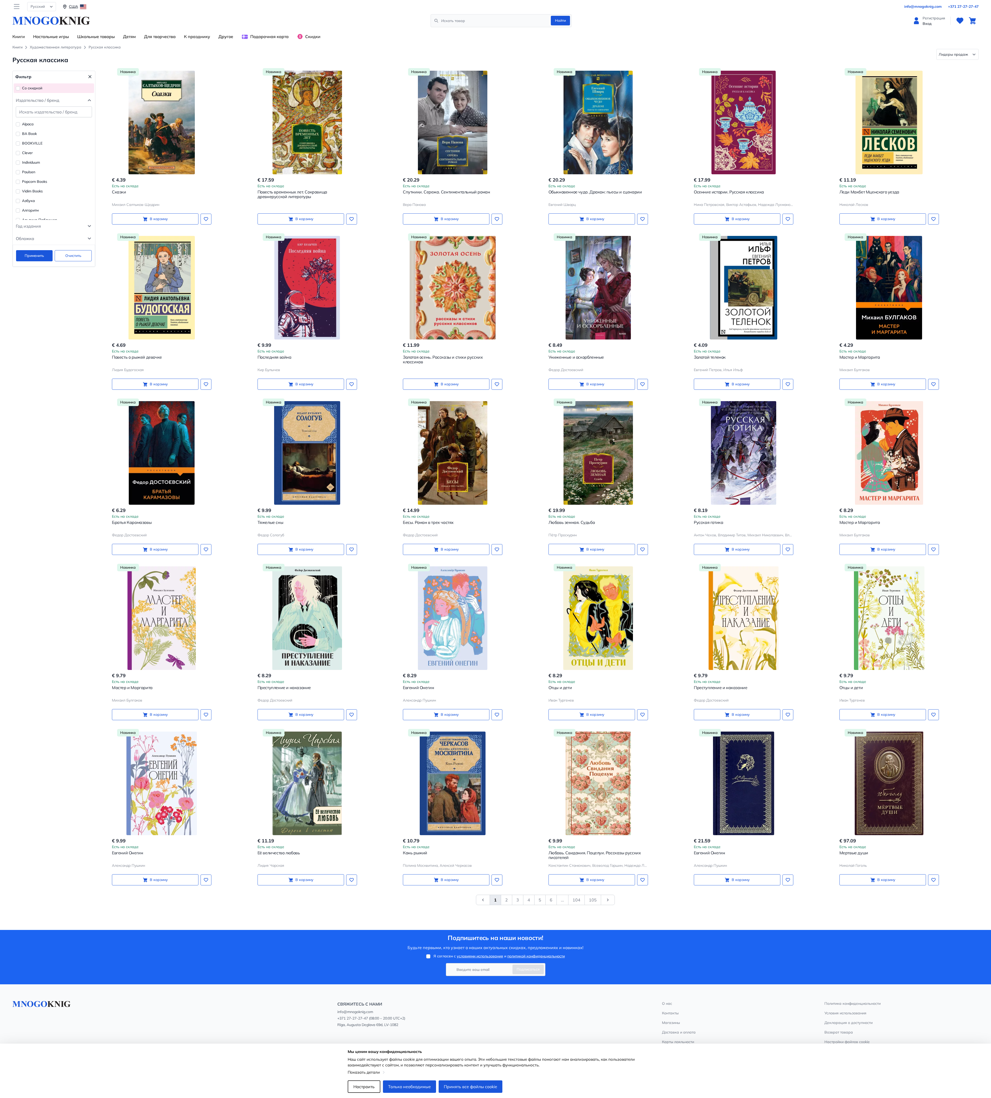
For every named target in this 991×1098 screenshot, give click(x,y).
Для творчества (160, 36)
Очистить (73, 255)
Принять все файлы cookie (470, 1086)
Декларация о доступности (848, 1022)
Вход (927, 23)
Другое (225, 36)
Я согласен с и (499, 956)
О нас (667, 1003)
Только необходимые (409, 1086)
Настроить (364, 1086)
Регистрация (934, 18)
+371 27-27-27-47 (963, 6)
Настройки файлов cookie (847, 1041)
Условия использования (845, 1013)
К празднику (197, 36)
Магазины (671, 1022)
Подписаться (528, 969)
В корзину (159, 218)
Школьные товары (96, 36)
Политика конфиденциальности (852, 1003)
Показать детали (364, 1072)
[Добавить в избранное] (206, 219)
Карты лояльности (678, 1041)
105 (593, 899)
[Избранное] (960, 21)
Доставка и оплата (679, 1032)
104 (576, 899)
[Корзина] (972, 21)
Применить (34, 255)
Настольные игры (51, 36)
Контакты (670, 1013)
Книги (18, 36)
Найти (560, 20)
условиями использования (480, 956)
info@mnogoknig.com (923, 6)
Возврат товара (838, 1032)
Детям (129, 36)
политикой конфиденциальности (536, 956)
